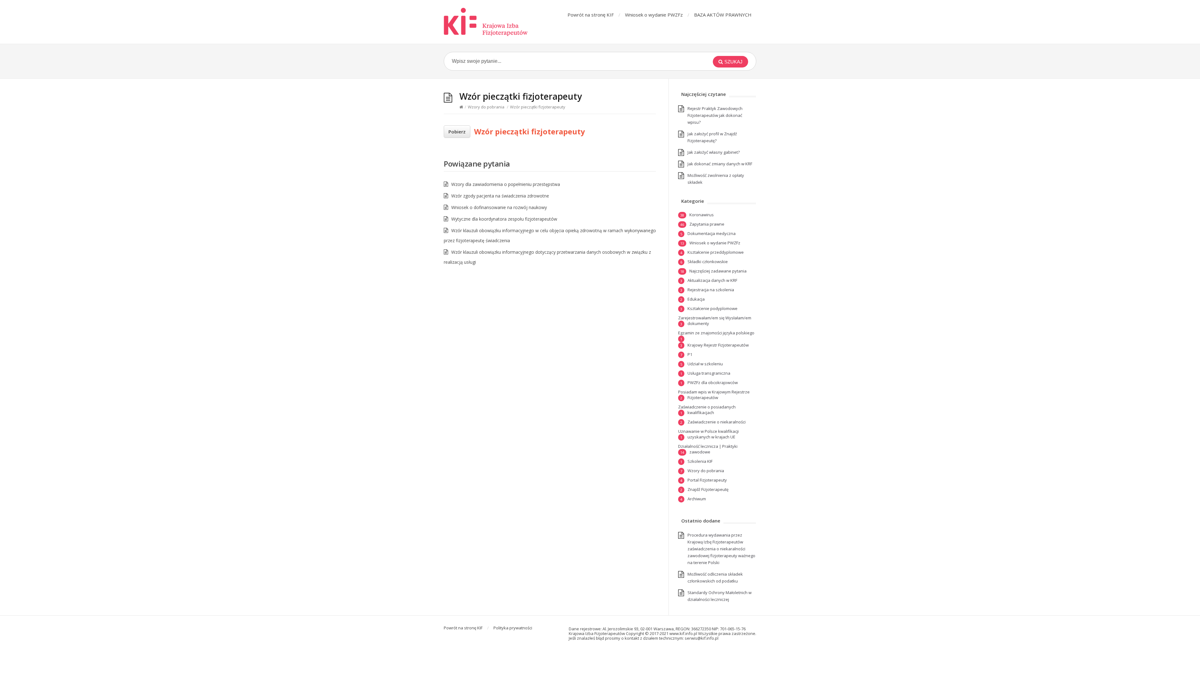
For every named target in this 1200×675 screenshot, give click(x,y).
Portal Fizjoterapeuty (707, 480)
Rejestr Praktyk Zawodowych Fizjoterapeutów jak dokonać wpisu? (715, 115)
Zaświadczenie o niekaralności (717, 422)
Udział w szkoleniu (705, 364)
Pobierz (457, 131)
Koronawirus (701, 215)
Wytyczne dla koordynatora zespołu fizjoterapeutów (504, 219)
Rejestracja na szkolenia (711, 289)
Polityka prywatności (512, 628)
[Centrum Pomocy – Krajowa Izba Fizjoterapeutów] (486, 22)
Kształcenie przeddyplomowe (716, 252)
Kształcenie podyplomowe (713, 308)
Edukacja (696, 299)
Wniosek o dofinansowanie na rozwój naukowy (499, 207)
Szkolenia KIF (700, 461)
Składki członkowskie (708, 261)
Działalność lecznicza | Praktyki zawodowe (708, 449)
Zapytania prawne (706, 224)
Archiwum (697, 499)
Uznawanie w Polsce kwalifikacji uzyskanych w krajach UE (708, 434)
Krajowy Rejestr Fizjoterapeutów (718, 345)
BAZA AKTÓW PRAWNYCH (723, 15)
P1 (690, 354)
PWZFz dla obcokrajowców (713, 382)
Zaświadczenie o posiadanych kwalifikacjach (707, 409)
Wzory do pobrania (486, 107)
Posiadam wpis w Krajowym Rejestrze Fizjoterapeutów (714, 394)
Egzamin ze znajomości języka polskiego (716, 333)
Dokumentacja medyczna (712, 233)
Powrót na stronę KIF (591, 15)
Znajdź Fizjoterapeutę (708, 489)
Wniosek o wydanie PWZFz (654, 15)
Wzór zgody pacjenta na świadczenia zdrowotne (500, 196)
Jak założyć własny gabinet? (714, 152)
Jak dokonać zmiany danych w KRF (720, 164)
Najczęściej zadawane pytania (718, 271)
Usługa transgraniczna (709, 373)
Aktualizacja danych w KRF (712, 280)
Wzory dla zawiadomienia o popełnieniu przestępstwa (505, 184)
